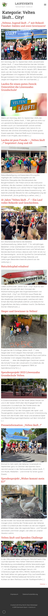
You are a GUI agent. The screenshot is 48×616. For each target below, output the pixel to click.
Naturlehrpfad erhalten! (15, 266)
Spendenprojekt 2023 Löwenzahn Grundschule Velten (20, 374)
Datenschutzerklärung (30, 594)
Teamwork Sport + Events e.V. (24, 7)
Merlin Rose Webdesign (30, 605)
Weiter (43, 584)
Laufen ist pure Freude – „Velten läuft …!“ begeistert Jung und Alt (23, 141)
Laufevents (24, 3)
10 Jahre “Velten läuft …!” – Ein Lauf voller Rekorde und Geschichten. (21, 201)
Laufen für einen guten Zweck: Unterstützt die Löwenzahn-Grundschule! (19, 86)
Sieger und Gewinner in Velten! (19, 311)
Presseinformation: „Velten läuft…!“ (21, 425)
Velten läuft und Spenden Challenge (22, 537)
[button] (45, 4)
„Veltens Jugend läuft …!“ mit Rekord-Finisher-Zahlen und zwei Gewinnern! (23, 24)
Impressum (14, 594)
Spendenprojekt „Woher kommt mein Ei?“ (22, 480)
